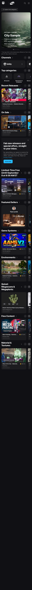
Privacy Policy (8, 157)
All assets (7, 80)
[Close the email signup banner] (28, 140)
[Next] (29, 57)
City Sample (12, 35)
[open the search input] (24, 3)
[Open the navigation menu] (28, 3)
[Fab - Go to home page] (12, 3)
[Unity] (13, 64)
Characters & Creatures (19, 81)
